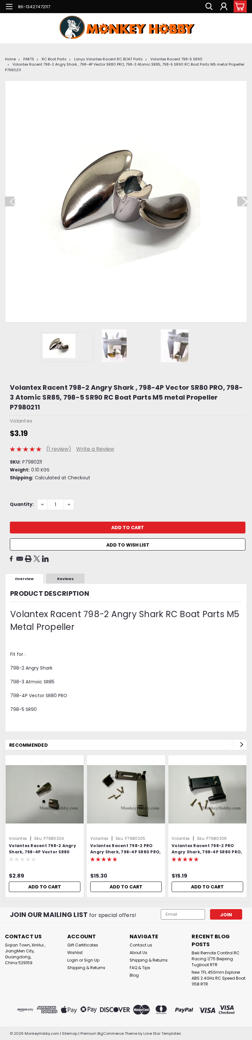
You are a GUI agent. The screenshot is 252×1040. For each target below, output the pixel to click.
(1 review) (58, 449)
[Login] (224, 6)
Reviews (65, 578)
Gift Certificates (82, 945)
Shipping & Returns (86, 967)
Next (242, 201)
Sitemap (69, 1033)
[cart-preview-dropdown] (238, 6)
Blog (134, 975)
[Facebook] (11, 558)
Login (72, 960)
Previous (10, 201)
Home (10, 59)
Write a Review (95, 449)
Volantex (18, 838)
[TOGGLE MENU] (9, 7)
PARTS (28, 59)
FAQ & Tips (140, 967)
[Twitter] (36, 558)
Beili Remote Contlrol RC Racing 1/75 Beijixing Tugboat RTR (216, 958)
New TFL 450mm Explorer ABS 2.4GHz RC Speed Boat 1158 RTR (218, 978)
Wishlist (75, 952)
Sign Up (91, 960)
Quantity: (22, 504)
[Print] (28, 558)
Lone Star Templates (162, 1033)
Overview (24, 578)
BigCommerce (110, 1033)
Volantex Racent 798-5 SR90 (176, 59)
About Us (138, 952)
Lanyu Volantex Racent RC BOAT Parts (108, 59)
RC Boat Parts (54, 59)
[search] (209, 6)
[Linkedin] (45, 558)
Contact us (141, 945)
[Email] (19, 558)
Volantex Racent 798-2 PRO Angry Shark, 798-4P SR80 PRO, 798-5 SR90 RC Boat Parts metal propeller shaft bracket (207, 849)
